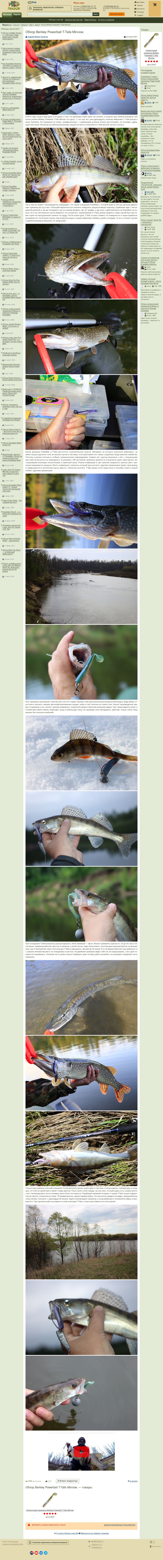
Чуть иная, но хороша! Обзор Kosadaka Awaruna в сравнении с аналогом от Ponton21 (12, 95)
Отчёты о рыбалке (106, 19)
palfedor (148, 102)
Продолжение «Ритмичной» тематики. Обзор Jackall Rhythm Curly (151, 185)
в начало (133, 1481)
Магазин (7, 14)
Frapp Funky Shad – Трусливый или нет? (12, 501)
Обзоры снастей (56, 19)
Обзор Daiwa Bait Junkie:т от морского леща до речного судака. (11, 256)
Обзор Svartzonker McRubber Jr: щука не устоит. (11, 217)
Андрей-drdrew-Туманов (37, 36)
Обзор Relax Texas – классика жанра (11, 270)
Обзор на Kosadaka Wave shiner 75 (10, 109)
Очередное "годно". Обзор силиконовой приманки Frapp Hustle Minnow (150, 79)
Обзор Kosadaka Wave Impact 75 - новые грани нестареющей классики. (11, 488)
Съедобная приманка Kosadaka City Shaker (11, 419)
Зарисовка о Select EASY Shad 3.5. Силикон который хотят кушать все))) (12, 135)
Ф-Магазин (14, 1541)
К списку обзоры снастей (67, 1533)
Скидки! (140, 15)
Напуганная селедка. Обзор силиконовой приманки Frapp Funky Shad (11, 51)
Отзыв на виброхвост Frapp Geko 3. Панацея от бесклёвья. (12, 121)
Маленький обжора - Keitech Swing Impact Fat (11, 366)
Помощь (140, 12)
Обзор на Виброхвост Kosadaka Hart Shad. (11, 243)
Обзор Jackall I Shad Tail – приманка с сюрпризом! (151, 222)
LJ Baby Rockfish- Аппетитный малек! (12, 162)
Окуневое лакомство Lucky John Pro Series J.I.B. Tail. (11, 527)
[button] (31, 1553)
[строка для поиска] (60, 14)
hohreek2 (149, 155)
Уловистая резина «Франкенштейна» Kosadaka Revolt (10, 150)
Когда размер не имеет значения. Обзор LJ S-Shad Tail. (11, 230)
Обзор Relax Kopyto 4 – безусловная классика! (12, 379)
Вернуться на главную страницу (95, 1533)
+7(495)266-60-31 (111, 6)
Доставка (140, 2)
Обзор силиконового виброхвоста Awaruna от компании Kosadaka (150, 168)
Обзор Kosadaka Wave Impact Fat (11, 444)
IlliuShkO (149, 120)
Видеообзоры (90, 19)
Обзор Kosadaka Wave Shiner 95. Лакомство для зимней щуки (11, 175)
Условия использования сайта (12, 1544)
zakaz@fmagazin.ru (97, 1541)
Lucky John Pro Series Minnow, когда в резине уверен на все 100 (11, 473)
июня (37, 24)
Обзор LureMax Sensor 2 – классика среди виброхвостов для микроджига (12, 36)
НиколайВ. (150, 192)
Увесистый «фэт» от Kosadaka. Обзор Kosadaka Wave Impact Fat (11, 296)
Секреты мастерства (74, 19)
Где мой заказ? (116, 14)
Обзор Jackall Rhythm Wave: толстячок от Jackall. (11, 326)
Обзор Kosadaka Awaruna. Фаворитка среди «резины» (11, 188)
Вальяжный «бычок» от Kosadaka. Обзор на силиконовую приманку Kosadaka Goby (12, 457)
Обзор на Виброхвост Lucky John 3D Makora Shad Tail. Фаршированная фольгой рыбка (11, 567)
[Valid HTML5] (151, 1542)
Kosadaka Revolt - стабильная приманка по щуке (12, 514)
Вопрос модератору (69, 1481)
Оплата (140, 5)
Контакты (141, 8)
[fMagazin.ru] (14, 5)
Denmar (148, 173)
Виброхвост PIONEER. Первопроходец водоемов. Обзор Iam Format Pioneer (12, 392)
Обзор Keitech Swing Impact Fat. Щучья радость (149, 97)
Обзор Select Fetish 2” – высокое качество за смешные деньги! (12, 431)
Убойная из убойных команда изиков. (11, 354)
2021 (31, 24)
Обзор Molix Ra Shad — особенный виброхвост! (11, 552)
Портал (17, 14)
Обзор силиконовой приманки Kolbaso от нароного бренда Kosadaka (11, 312)
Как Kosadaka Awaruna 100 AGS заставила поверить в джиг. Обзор (12, 66)
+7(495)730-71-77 (88, 6)
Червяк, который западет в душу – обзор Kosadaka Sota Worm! (151, 281)
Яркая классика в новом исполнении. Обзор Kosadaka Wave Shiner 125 (151, 114)
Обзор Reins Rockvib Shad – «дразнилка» (11, 540)
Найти (95, 14)
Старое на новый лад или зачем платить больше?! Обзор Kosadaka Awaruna (150, 261)
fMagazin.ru (6, 25)
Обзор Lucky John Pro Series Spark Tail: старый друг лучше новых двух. (12, 340)
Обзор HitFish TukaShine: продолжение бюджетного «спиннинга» (11, 202)
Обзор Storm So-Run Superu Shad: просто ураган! (11, 282)
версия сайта (156, 1546)
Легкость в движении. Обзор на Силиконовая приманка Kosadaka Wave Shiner (11, 80)
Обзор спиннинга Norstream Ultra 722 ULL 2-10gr (12, 407)
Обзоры (24, 24)
